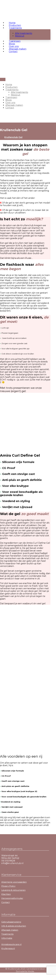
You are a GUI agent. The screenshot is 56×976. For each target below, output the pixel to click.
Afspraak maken (9, 930)
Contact (5, 902)
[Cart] (1, 61)
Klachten (6, 894)
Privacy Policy (8, 886)
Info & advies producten (13, 926)
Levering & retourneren (13, 890)
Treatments (7, 934)
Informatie (6, 938)
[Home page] (1, 137)
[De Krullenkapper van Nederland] (9, 12)
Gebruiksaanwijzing (11, 922)
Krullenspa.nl (8, 948)
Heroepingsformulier (12, 898)
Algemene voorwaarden (14, 882)
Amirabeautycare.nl (11, 944)
